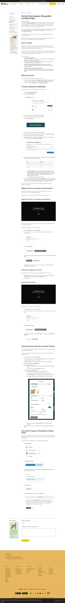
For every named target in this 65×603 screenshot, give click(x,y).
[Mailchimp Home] (4, 4)
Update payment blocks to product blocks (13, 28)
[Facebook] (30, 593)
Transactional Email (8, 573)
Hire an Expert (51, 570)
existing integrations (27, 30)
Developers (28, 570)
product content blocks (43, 82)
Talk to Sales (51, 573)
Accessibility (40, 575)
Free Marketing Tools (19, 570)
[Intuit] (21, 589)
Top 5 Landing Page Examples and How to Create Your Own (15, 558)
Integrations (21, 3)
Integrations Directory (19, 573)
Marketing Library (18, 568)
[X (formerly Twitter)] (33, 593)
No (23, 523)
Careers (39, 573)
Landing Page (8, 555)
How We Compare (8, 575)
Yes (23, 522)
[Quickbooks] (38, 589)
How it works (11, 16)
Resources (27, 3)
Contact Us (50, 568)
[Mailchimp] (44, 589)
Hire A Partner (14, 52)
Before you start (11, 18)
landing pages (34, 82)
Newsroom (40, 570)
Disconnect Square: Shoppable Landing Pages (13, 31)
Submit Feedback (25, 540)
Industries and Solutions (13, 3)
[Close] (63, 600)
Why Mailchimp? (7, 568)
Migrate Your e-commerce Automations (13, 25)
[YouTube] (40, 593)
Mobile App (7, 581)
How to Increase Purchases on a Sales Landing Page (13, 556)
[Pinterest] (42, 593)
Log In (59, 3)
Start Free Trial (52, 3)
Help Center (23, 12)
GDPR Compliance (8, 576)
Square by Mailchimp (31, 22)
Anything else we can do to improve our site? (30, 526)
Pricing (33, 3)
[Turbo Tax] (26, 589)
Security (6, 578)
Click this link (26, 275)
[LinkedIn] (37, 593)
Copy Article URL (25, 21)
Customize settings (57, 600)
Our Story (39, 568)
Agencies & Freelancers (30, 568)
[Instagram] (35, 593)
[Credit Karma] (31, 589)
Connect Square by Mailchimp (12, 21)
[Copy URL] (38, 212)
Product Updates (7, 570)
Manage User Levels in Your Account (45, 81)
